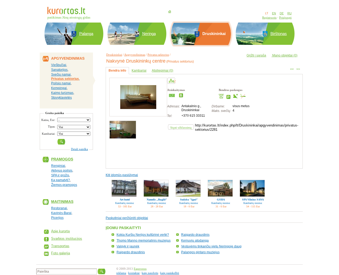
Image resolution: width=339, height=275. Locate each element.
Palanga (86, 33)
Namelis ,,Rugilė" (157, 199)
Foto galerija (60, 253)
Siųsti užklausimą (180, 127)
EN (274, 13)
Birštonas (278, 33)
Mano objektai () (284, 55)
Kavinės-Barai (61, 213)
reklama (121, 272)
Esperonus (140, 268)
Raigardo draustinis (195, 235)
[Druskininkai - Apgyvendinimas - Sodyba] (188, 188)
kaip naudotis (150, 272)
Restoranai (59, 208)
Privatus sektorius (65, 79)
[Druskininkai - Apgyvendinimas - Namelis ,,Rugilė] (156, 188)
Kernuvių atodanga (195, 240)
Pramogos (62, 159)
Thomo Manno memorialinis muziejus (144, 240)
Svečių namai (61, 74)
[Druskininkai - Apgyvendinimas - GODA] (220, 188)
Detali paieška (79, 149)
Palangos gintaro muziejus (200, 252)
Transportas (60, 246)
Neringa (149, 33)
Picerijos (57, 218)
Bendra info (117, 70)
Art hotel (125, 199)
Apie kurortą (60, 231)
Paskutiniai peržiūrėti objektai (127, 218)
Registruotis (269, 17)
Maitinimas (62, 201)
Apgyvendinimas (134, 54)
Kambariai (139, 70)
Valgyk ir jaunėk (128, 246)
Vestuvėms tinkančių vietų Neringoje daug (211, 246)
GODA (221, 199)
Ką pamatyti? (60, 180)
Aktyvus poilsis (61, 170)
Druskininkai (114, 54)
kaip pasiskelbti (169, 272)
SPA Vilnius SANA (253, 199)
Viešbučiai (58, 65)
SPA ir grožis (60, 175)
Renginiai (58, 166)
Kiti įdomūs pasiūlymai (122, 175)
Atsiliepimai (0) (162, 70)
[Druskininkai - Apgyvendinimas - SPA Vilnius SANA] (252, 188)
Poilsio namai (61, 83)
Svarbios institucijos (66, 239)
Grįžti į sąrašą (256, 55)
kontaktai (134, 272)
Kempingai (59, 88)
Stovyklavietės (61, 97)
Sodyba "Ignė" (189, 199)
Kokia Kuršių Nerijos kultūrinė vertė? (143, 235)
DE (282, 13)
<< (292, 69)
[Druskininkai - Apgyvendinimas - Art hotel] (124, 188)
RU (289, 13)
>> (298, 69)
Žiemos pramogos (64, 185)
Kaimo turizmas (62, 93)
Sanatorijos (59, 70)
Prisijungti (285, 17)
